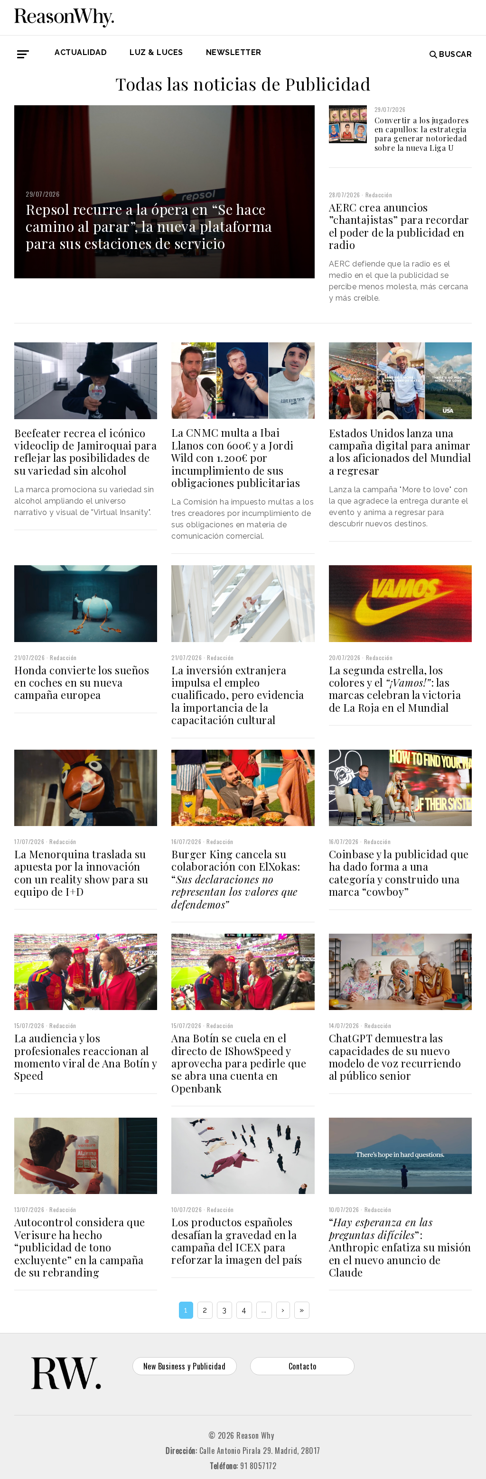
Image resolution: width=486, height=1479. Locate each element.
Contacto (303, 1366)
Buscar (455, 54)
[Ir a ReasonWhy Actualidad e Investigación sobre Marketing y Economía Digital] (64, 16)
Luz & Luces (156, 52)
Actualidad (81, 52)
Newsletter (234, 52)
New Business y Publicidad (184, 1366)
